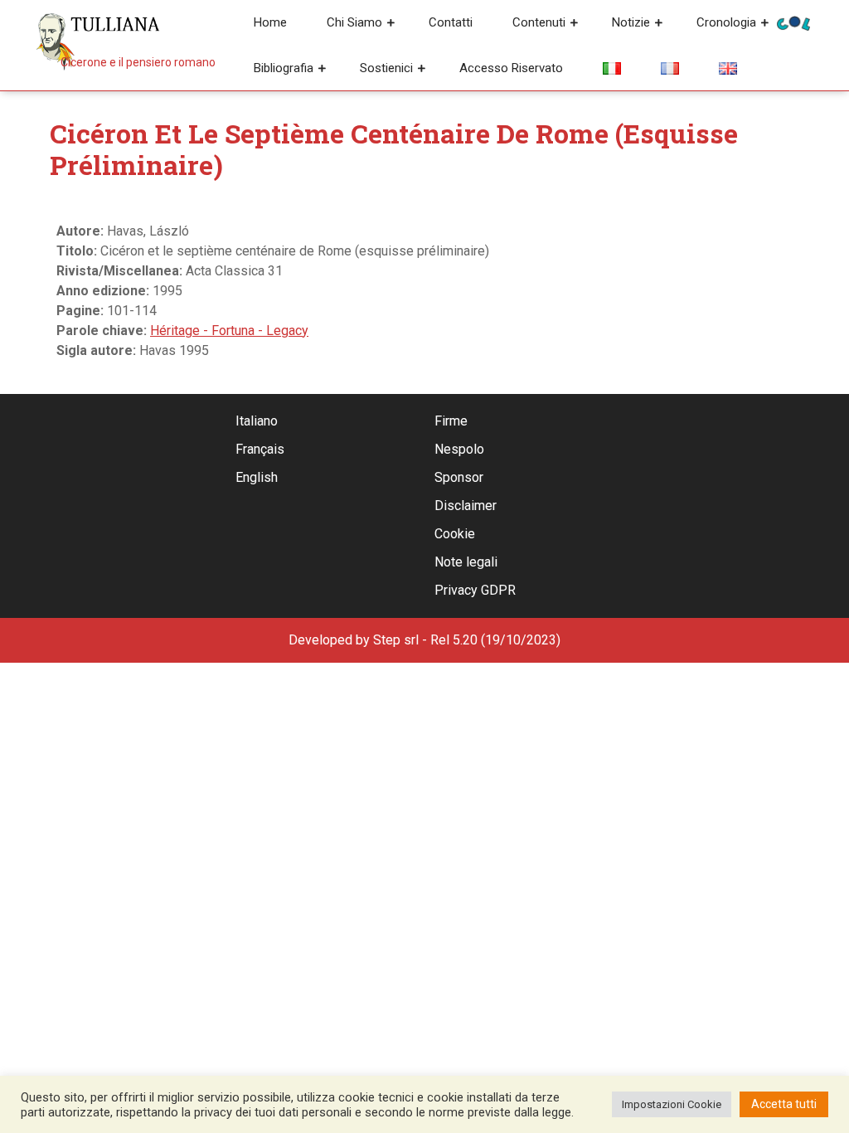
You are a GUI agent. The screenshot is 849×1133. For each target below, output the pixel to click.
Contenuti (538, 22)
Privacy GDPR (475, 590)
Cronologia (726, 22)
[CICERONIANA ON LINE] (793, 22)
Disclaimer (465, 505)
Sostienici (386, 68)
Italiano (256, 421)
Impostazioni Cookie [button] (671, 1104)
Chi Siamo (354, 22)
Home (270, 22)
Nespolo (459, 449)
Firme (451, 421)
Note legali (465, 562)
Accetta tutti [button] (784, 1104)
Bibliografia (283, 68)
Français (259, 449)
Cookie (454, 534)
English (256, 477)
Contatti (451, 22)
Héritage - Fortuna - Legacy (229, 330)
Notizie (631, 22)
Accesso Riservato (511, 68)
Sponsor (458, 477)
